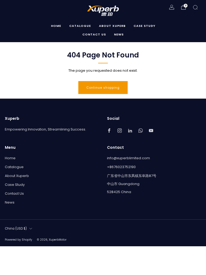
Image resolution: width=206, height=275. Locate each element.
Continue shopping (103, 87)
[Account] (171, 7)
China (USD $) (16, 228)
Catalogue (80, 26)
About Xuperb (112, 26)
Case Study (144, 26)
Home (56, 26)
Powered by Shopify (18, 240)
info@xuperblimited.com (128, 158)
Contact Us (94, 34)
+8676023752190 (121, 166)
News (119, 34)
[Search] (195, 7)
